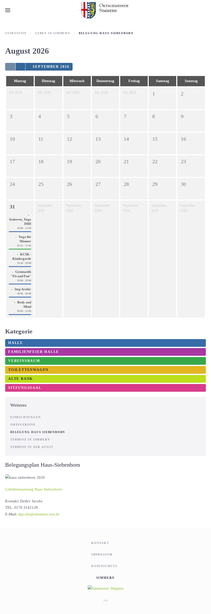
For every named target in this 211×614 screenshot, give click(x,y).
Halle (15, 343)
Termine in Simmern (30, 439)
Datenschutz (104, 566)
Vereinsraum (24, 361)
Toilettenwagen (28, 370)
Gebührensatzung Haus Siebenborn (33, 489)
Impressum (101, 554)
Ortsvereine (23, 424)
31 (12, 206)
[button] (7, 10)
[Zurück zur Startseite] (105, 10)
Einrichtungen (25, 417)
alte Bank (20, 379)
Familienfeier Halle (33, 352)
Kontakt (100, 542)
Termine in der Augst (32, 446)
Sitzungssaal (24, 388)
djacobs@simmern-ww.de (38, 514)
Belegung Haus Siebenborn (37, 432)
